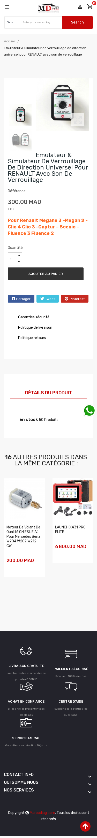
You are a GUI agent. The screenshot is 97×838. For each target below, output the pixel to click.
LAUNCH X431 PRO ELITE (70, 529)
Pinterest (77, 299)
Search (77, 22)
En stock (28, 419)
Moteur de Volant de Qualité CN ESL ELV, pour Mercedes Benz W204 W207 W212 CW (23, 536)
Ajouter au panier (45, 274)
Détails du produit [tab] (48, 393)
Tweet (50, 299)
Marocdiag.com (42, 813)
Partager (23, 299)
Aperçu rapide (10, 568)
